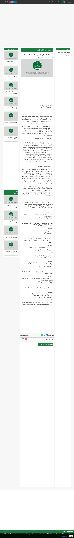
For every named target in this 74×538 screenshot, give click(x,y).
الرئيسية (51, 49)
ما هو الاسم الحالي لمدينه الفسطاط (45, 50)
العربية (6, 2)
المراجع (67, 55)
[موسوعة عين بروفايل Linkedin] (14, 1)
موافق (70, 536)
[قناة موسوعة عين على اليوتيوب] (10, 1)
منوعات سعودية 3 (37, 49)
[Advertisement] (37, 14)
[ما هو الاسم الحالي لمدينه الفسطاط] (47, 335)
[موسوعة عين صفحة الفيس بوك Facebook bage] (16, 1)
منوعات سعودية (45, 49)
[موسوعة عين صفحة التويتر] (12, 1)
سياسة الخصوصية (64, 536)
